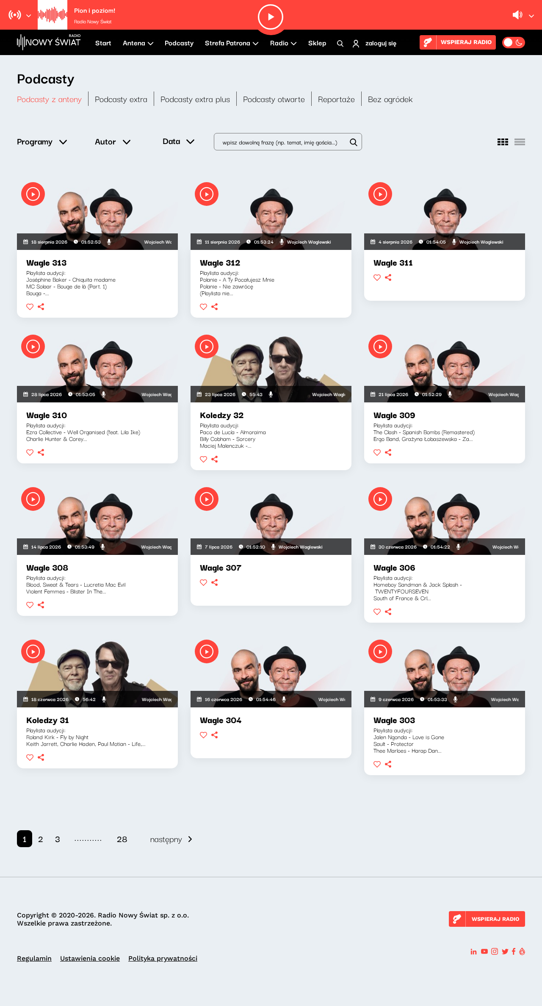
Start (103, 42)
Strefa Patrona (227, 42)
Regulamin (34, 958)
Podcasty (179, 42)
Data (171, 140)
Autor (105, 140)
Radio (279, 42)
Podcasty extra (121, 98)
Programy (35, 140)
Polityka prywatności (162, 958)
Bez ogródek (390, 98)
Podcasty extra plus (195, 98)
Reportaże (336, 98)
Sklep (317, 42)
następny (166, 838)
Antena (134, 42)
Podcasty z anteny (49, 98)
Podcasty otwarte (274, 98)
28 (122, 838)
